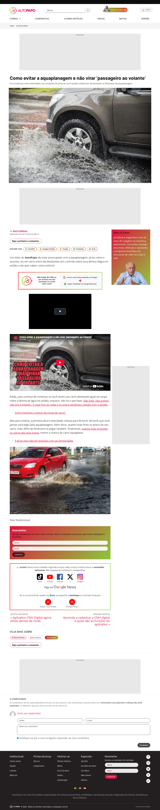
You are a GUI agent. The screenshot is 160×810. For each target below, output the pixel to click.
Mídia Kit (13, 775)
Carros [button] (14, 18)
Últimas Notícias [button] (73, 18)
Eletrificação (62, 780)
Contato (13, 770)
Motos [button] (122, 18)
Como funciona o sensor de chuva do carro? (40, 412)
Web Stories (86, 775)
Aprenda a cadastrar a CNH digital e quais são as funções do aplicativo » (86, 620)
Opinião (84, 761)
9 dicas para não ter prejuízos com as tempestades (44, 440)
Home (12, 26)
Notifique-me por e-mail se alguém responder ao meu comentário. (54, 738)
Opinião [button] (145, 18)
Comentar (144, 745)
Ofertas (84, 780)
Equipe (13, 766)
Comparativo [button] (42, 18)
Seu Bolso (85, 770)
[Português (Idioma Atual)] (75, 788)
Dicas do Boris (22, 26)
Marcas (37, 761)
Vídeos (60, 775)
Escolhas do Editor (88, 766)
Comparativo (39, 766)
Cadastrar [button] (18, 554)
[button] (88, 10)
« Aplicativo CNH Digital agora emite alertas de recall (30, 619)
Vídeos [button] (101, 18)
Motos (59, 766)
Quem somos (15, 761)
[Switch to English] (80, 788)
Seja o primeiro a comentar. (26, 241)
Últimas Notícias (19, 638)
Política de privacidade (143, 806)
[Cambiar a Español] (84, 788)
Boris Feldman (20, 231)
